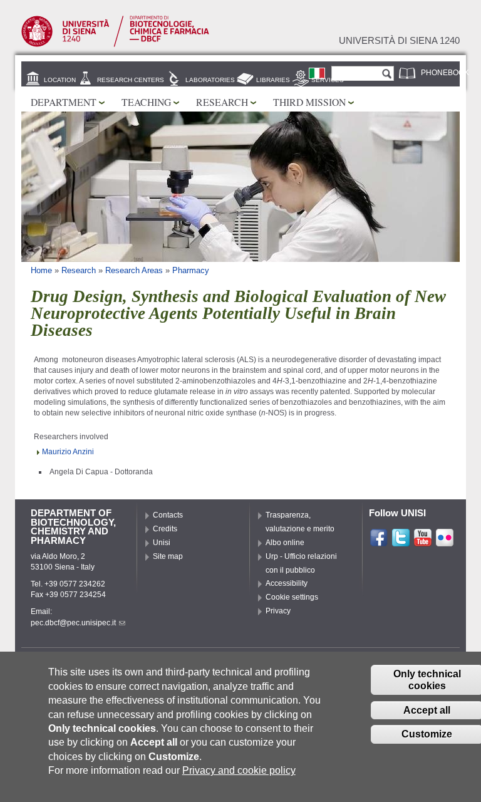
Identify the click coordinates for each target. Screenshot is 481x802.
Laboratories (210, 79)
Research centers (130, 79)
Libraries (273, 79)
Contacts (168, 515)
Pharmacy (190, 270)
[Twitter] (401, 542)
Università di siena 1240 (399, 41)
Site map (168, 556)
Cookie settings (292, 597)
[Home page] (115, 44)
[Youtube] (423, 542)
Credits (165, 528)
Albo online (285, 542)
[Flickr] (445, 542)
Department (63, 101)
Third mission (309, 101)
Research (222, 101)
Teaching (146, 101)
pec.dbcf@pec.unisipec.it (73, 622)
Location (60, 79)
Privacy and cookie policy (239, 770)
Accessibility (287, 583)
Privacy (278, 611)
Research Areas (134, 270)
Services (327, 79)
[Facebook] (379, 542)
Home (41, 270)
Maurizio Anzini (68, 451)
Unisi (161, 542)
